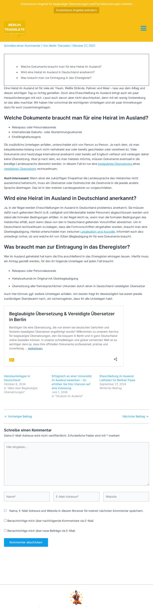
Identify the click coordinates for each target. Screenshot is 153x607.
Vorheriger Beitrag (18, 416)
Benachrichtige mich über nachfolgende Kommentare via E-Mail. (50, 521)
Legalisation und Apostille (97, 231)
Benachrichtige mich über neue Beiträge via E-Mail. (41, 531)
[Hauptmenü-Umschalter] (143, 28)
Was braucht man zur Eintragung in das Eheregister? (56, 78)
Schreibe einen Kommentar (22, 45)
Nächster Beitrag (136, 416)
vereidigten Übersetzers (20, 169)
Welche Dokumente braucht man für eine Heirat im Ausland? (61, 66)
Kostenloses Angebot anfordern (76, 10)
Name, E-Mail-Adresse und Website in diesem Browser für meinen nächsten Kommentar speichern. (76, 511)
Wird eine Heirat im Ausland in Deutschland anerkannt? (58, 72)
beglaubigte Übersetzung (115, 164)
